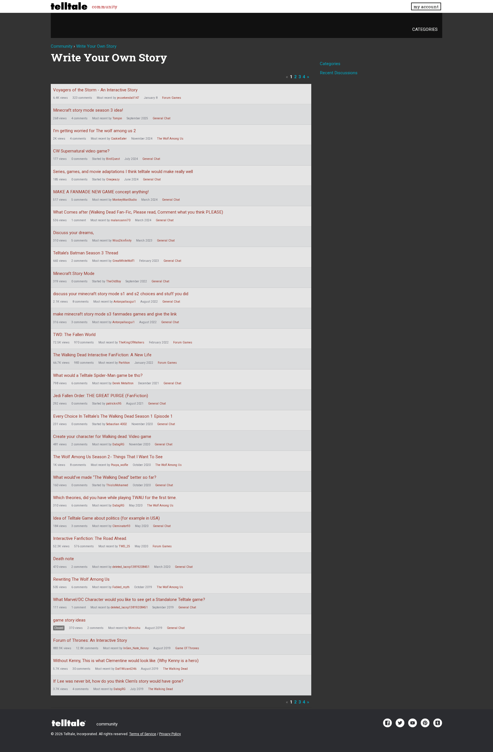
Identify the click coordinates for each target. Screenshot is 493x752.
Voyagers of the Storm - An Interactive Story (95, 90)
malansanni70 (120, 220)
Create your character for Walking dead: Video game (102, 436)
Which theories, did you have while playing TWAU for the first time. (115, 497)
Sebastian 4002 (116, 424)
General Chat (161, 118)
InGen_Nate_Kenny (136, 648)
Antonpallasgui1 (125, 301)
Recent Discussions (338, 72)
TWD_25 (124, 546)
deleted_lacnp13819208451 (130, 567)
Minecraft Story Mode (73, 273)
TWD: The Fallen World (74, 334)
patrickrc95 (114, 403)
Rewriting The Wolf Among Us (81, 579)
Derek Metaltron (123, 383)
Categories (425, 29)
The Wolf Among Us (170, 138)
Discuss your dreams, (73, 232)
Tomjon (117, 118)
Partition (124, 363)
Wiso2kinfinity (122, 240)
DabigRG (118, 444)
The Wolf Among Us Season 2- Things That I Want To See (108, 456)
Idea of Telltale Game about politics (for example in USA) (106, 518)
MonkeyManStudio (124, 200)
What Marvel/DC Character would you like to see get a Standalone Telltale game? (129, 599)
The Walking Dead (175, 669)
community (104, 6)
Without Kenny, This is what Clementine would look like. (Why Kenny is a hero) (126, 660)
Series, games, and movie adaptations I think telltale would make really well (123, 171)
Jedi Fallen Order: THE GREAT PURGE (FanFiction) (100, 395)
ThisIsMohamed (117, 485)
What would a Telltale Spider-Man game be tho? (98, 375)
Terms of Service (142, 734)
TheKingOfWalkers (131, 342)
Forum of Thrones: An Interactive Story (90, 640)
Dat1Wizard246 (125, 669)
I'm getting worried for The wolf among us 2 (94, 130)
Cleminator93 (121, 526)
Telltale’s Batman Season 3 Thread (85, 253)
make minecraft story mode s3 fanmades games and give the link (115, 314)
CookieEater (119, 138)
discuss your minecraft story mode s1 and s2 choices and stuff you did (120, 293)
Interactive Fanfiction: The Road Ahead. (90, 538)
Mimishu (134, 628)
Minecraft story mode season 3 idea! (88, 110)
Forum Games (171, 98)
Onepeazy (113, 179)
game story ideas (69, 620)
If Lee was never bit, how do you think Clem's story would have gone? (118, 681)
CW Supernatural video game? (81, 151)
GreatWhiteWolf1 (123, 261)
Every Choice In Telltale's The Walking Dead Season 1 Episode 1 (113, 416)
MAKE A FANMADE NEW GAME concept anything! (101, 191)
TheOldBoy (113, 281)
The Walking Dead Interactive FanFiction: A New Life (102, 354)
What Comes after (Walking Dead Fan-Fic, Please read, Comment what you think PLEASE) (138, 212)
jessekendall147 (128, 98)
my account (426, 6)
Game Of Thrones (187, 648)
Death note (63, 558)
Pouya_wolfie (119, 465)
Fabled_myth (121, 587)
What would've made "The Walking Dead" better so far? (104, 477)
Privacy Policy (170, 734)
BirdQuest (113, 159)
